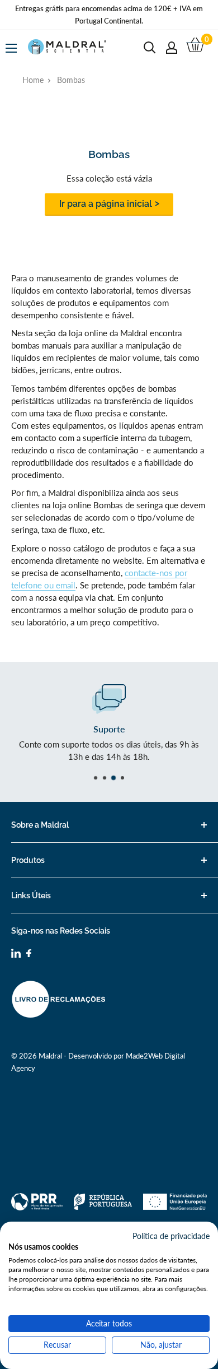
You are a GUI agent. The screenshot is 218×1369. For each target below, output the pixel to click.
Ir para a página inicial (105, 203)
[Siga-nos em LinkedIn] (16, 955)
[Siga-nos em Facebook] (28, 954)
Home (33, 80)
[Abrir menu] (11, 48)
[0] (196, 48)
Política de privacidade (171, 1236)
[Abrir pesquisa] (150, 47)
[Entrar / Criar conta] (171, 47)
